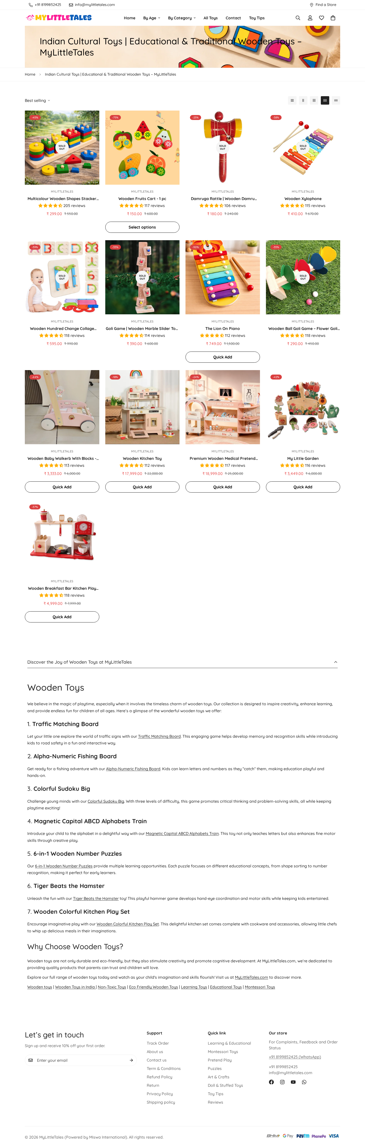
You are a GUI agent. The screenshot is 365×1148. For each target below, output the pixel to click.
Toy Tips (257, 17)
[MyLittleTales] (59, 18)
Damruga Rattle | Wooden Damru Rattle (223, 199)
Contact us (157, 1060)
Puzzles (215, 1068)
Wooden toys (39, 986)
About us (155, 1051)
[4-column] (325, 100)
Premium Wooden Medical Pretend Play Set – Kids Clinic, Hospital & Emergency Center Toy (223, 458)
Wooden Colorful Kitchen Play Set (128, 923)
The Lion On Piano (222, 328)
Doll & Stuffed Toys (225, 1085)
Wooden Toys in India (75, 986)
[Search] (298, 17)
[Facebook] (271, 1082)
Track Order (158, 1043)
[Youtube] (293, 1082)
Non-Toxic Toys (112, 986)
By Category (180, 17)
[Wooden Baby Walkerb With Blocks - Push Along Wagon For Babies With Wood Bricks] (62, 407)
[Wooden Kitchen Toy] (142, 407)
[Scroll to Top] (355, 1121)
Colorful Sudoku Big (106, 800)
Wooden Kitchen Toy (142, 458)
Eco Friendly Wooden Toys (153, 986)
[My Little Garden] (303, 407)
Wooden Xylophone (303, 198)
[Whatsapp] (304, 1082)
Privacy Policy (160, 1093)
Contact (233, 17)
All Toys (211, 17)
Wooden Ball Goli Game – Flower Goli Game (302, 328)
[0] (333, 18)
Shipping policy (161, 1102)
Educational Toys (226, 986)
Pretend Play (220, 1060)
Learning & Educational (229, 1043)
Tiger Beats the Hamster (96, 898)
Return (153, 1085)
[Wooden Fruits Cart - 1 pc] (142, 148)
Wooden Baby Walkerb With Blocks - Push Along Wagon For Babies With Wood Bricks (62, 458)
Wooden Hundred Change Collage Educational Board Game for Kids (62, 328)
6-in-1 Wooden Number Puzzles (64, 865)
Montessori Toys (260, 986)
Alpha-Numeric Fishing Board (133, 768)
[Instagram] (282, 1082)
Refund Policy (159, 1076)
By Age (149, 17)
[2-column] (303, 100)
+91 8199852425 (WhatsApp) (295, 1056)
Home (129, 17)
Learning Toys (194, 986)
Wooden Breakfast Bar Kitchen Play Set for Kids (62, 588)
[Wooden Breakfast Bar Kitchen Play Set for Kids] (62, 537)
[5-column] (336, 100)
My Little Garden (303, 458)
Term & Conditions (164, 1068)
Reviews (215, 1102)
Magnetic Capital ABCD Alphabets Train (182, 833)
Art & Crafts (218, 1076)
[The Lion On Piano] (222, 277)
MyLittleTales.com (251, 977)
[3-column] (314, 100)
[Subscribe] (131, 1060)
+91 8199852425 (283, 1066)
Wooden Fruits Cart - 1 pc (142, 198)
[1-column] (292, 100)
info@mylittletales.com (290, 1072)
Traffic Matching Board (159, 736)
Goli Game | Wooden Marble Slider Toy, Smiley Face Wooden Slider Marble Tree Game (142, 328)
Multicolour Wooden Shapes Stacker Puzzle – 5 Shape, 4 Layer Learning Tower (62, 199)
